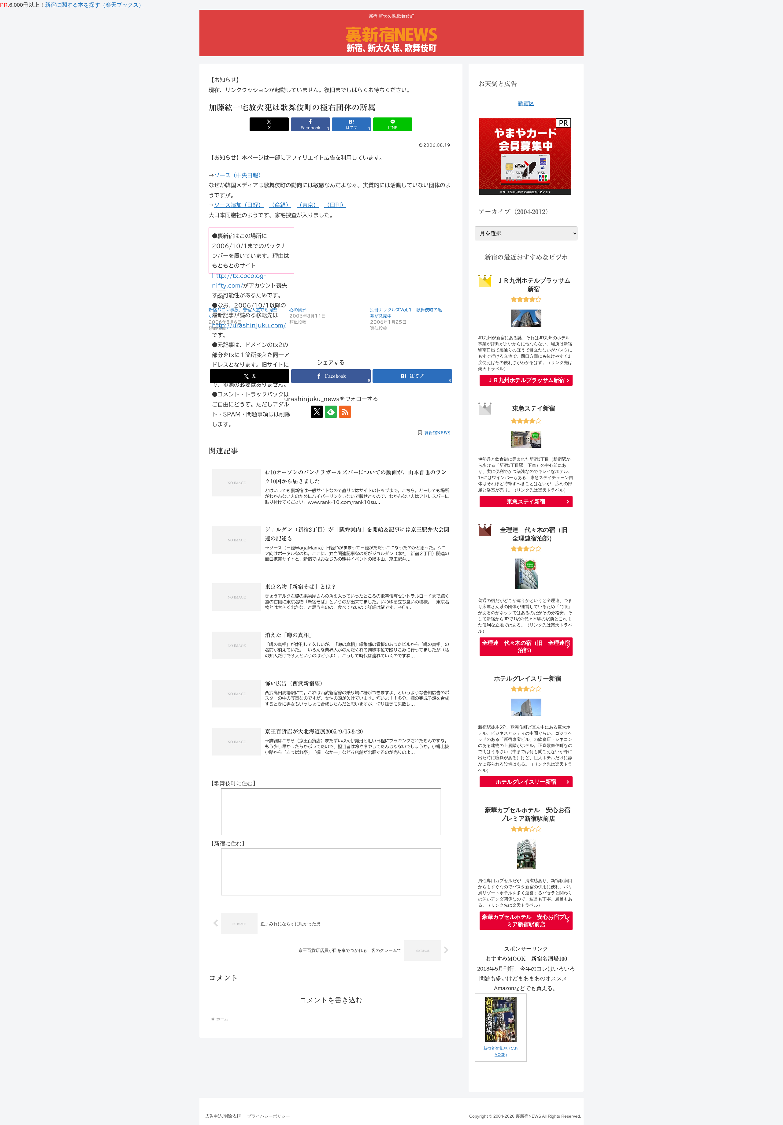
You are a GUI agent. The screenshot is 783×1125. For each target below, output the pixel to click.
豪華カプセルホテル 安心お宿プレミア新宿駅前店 (526, 920)
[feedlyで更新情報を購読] (331, 412)
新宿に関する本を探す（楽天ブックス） (94, 5)
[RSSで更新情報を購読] (345, 412)
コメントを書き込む (331, 1000)
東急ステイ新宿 (526, 502)
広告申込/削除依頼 (223, 1116)
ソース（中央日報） (239, 175)
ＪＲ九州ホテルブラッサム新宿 (526, 380)
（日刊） (335, 205)
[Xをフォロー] (317, 412)
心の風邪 (297, 310)
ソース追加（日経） (239, 205)
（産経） (280, 205)
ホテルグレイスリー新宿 (526, 782)
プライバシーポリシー (268, 1116)
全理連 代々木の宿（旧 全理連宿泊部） (526, 646)
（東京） (308, 205)
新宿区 (526, 103)
